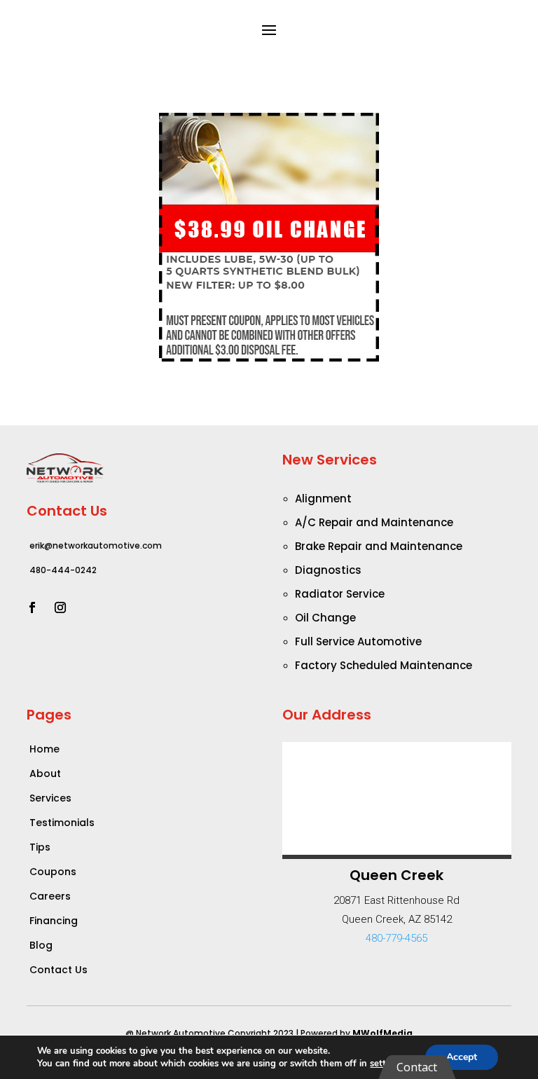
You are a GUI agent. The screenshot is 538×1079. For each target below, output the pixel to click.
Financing (53, 921)
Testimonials (62, 823)
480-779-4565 (396, 938)
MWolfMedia (382, 1033)
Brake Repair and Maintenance (378, 546)
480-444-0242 (63, 570)
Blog (41, 945)
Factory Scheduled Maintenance (383, 665)
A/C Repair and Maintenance (374, 522)
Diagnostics (328, 570)
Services (50, 798)
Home (44, 749)
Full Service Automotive (358, 641)
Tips (39, 847)
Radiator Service (340, 593)
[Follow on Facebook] (32, 607)
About (45, 774)
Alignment (323, 498)
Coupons (52, 872)
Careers (50, 896)
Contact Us (58, 970)
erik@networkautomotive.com (95, 545)
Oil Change (325, 617)
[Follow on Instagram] (60, 607)
